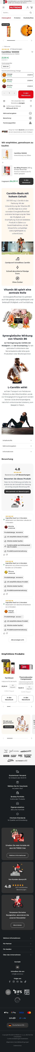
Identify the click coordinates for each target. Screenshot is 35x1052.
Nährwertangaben (9, 113)
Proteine (17, 18)
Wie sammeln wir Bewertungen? (17, 491)
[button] (31, 40)
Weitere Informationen (17, 855)
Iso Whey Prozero (23, 168)
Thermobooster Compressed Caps (25, 678)
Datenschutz (18, 1045)
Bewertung (7, 118)
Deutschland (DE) (18, 1025)
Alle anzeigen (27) (17, 640)
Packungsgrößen (9, 123)
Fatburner (7, 46)
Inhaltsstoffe (7, 440)
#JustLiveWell (9, 727)
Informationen (8, 452)
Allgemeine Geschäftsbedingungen (17, 1042)
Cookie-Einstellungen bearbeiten (17, 1038)
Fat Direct (9, 678)
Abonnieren (17, 925)
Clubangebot (6, 18)
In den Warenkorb (26, 181)
